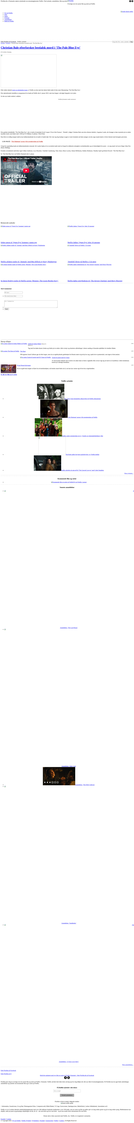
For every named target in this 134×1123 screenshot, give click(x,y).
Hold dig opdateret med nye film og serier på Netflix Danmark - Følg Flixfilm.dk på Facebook (67, 1075)
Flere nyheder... (128, 473)
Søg (131, 42)
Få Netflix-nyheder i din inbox (67, 1087)
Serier (6, 16)
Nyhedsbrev (35, 1120)
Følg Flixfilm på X (6, 1074)
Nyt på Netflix (8, 13)
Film (5, 14)
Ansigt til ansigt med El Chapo (60, 357)
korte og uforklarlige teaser (20, 90)
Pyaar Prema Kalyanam (24, 365)
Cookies (8, 1119)
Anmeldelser (8, 19)
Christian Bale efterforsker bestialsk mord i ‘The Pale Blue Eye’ (40, 47)
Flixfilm (3, 43)
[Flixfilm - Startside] (70, 1)
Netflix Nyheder (26, 1120)
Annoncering (49, 1120)
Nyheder (6, 18)
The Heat (23, 351)
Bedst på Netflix (9, 21)
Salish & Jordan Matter (34, 344)
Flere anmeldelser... (127, 1064)
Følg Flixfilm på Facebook (8, 1070)
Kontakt (3, 1119)
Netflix (56, 1120)
